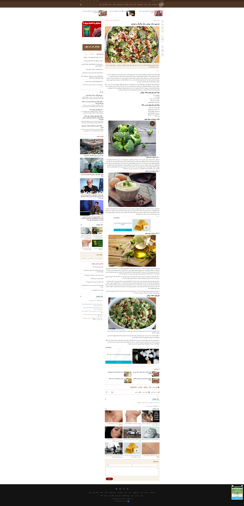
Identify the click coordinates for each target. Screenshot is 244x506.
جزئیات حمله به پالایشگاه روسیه (97, 290)
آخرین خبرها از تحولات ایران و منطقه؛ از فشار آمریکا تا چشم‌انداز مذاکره (93, 271)
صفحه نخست (154, 4)
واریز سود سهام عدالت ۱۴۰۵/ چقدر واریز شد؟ (93, 61)
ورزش (145, 4)
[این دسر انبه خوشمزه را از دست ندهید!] (128, 380)
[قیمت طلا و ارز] (162, 47)
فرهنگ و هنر (105, 4)
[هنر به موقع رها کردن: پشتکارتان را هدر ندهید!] (131, 13)
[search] (81, 5)
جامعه (110, 4)
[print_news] (162, 25)
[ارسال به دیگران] (162, 28)
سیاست (149, 4)
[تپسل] (114, 217)
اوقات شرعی (111, 496)
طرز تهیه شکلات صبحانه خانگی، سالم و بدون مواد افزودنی (90, 11)
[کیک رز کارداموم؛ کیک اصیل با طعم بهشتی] (128, 374)
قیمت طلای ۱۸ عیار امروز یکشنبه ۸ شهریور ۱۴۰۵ (94, 282)
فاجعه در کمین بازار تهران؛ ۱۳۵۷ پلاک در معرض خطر (93, 155)
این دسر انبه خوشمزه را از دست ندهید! (116, 378)
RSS (102, 496)
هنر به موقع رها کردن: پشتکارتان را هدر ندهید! (117, 11)
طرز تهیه (145, 387)
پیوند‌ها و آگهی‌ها (125, 496)
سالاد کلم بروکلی (134, 387)
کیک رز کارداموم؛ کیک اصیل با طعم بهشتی (115, 372)
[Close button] (242, 485)
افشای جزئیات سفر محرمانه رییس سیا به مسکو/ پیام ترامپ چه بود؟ (92, 102)
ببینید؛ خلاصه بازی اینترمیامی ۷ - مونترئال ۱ (92, 57)
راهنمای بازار (126, 4)
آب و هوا (106, 496)
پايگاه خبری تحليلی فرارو (119, 498)
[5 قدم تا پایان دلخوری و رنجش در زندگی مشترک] (158, 13)
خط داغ (101, 92)
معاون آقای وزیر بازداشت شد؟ (96, 110)
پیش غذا (140, 387)
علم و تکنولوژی (140, 4)
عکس (135, 4)
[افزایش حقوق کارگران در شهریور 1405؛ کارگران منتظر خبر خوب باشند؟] (91, 165)
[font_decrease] (162, 41)
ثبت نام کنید (237, 498)
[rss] (127, 489)
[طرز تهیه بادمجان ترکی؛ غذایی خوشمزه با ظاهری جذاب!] (155, 380)
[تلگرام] (116, 489)
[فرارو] (161, 4)
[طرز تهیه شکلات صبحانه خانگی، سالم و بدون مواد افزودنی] (103, 13)
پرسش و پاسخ (118, 496)
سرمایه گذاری (122, 230)
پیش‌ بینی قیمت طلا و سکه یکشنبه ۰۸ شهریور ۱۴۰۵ (94, 275)
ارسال (109, 479)
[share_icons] (162, 31)
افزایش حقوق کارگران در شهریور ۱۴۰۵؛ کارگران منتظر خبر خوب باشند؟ (92, 175)
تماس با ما (136, 496)
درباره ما (141, 496)
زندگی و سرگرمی (120, 4)
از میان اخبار (156, 369)
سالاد (150, 387)
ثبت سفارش (118, 362)
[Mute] (135, 362)
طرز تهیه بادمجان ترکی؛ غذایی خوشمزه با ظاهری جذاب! (142, 379)
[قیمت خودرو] (162, 51)
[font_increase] (162, 37)
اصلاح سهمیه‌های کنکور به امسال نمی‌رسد (93, 81)
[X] (124, 489)
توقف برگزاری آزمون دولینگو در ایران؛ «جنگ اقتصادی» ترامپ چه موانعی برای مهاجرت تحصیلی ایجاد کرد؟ (92, 117)
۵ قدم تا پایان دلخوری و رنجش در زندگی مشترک (146, 11)
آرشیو (132, 496)
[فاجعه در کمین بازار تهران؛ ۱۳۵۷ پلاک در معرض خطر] (91, 146)
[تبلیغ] (92, 47)
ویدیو (131, 4)
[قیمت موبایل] (162, 55)
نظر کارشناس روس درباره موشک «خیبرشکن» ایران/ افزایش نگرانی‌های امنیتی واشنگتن (92, 77)
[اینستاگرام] (120, 489)
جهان (100, 4)
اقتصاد (114, 4)
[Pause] (133, 362)
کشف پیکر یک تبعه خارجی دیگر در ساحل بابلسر (92, 73)
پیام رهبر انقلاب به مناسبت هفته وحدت (94, 69)
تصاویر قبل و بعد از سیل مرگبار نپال (97, 278)
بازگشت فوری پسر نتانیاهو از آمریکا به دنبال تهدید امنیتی (92, 126)
